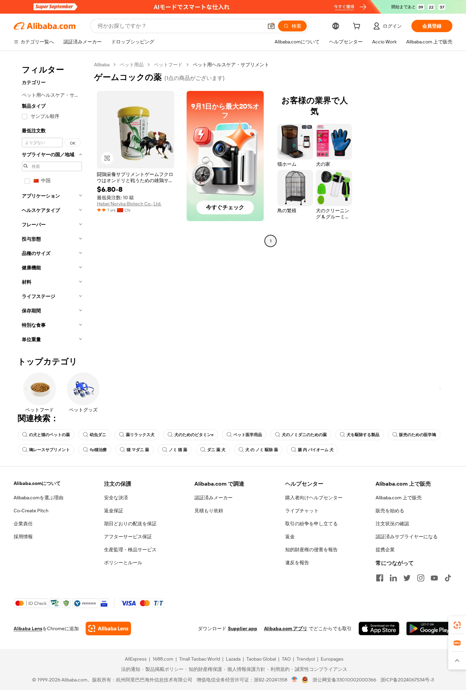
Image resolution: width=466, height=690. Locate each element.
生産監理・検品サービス (130, 549)
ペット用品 (132, 64)
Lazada (233, 659)
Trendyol (305, 659)
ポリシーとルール (123, 562)
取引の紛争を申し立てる (311, 523)
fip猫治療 (98, 449)
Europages (332, 659)
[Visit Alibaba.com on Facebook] (380, 578)
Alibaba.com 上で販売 (399, 497)
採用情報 (23, 536)
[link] (457, 625)
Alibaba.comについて (37, 483)
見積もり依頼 (208, 510)
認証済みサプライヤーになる (407, 536)
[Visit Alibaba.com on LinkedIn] (393, 578)
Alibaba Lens (28, 628)
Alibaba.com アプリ (285, 628)
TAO (286, 659)
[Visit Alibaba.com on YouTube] (434, 578)
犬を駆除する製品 (363, 434)
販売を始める (390, 510)
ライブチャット (302, 510)
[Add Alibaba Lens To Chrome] (108, 628)
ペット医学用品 (247, 434)
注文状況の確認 (392, 523)
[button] (271, 26)
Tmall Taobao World (199, 659)
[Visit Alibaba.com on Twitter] (407, 578)
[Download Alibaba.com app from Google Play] (429, 628)
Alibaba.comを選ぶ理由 (38, 497)
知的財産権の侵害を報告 (311, 549)
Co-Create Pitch (31, 510)
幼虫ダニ (98, 434)
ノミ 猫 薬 (178, 449)
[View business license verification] (294, 679)
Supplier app (242, 628)
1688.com (162, 659)
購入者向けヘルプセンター (314, 497)
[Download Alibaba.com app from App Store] (379, 628)
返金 (290, 536)
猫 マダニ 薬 (138, 449)
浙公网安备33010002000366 (344, 679)
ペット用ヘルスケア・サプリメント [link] (231, 64)
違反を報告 (297, 562)
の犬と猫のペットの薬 (49, 434)
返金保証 (113, 510)
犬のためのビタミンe (194, 434)
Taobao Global (261, 659)
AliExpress (136, 659)
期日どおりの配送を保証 (130, 523)
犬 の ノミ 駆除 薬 (261, 449)
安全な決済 (116, 497)
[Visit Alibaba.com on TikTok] (448, 578)
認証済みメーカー (213, 497)
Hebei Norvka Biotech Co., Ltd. (129, 203)
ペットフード (168, 64)
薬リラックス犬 (140, 434)
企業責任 (23, 523)
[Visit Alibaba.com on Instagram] (421, 578)
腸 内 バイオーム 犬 (316, 449)
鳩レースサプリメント (49, 449)
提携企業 (385, 549)
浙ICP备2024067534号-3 (407, 679)
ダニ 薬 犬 (216, 449)
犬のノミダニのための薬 (304, 434)
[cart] (358, 27)
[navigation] (52, 204)
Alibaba (102, 64)
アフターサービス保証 (128, 536)
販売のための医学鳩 (417, 434)
